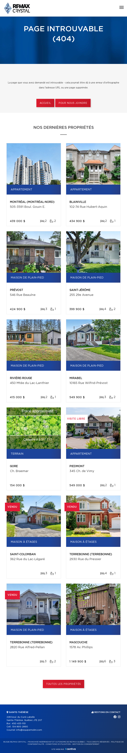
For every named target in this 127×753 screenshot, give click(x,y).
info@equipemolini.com (29, 730)
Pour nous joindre (73, 103)
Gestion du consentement (85, 744)
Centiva (70, 749)
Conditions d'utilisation (58, 744)
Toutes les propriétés (63, 684)
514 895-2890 (20, 727)
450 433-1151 (19, 724)
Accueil (45, 103)
